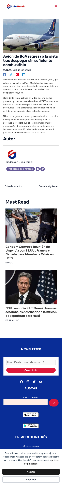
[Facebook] (4, 74)
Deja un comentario (22, 70)
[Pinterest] (17, 74)
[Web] (42, 169)
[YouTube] (40, 381)
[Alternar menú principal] (56, 6)
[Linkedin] (23, 74)
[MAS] (54, 402)
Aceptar (31, 471)
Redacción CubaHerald (19, 162)
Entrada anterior (11, 186)
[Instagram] (27, 381)
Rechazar (31, 479)
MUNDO (7, 70)
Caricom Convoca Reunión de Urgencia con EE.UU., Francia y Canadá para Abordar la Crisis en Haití (29, 252)
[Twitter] (11, 74)
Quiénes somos (31, 446)
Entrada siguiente (50, 186)
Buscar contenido (31, 397)
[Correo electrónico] (38, 169)
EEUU (8, 320)
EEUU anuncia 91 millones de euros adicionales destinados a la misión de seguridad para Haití (31, 312)
